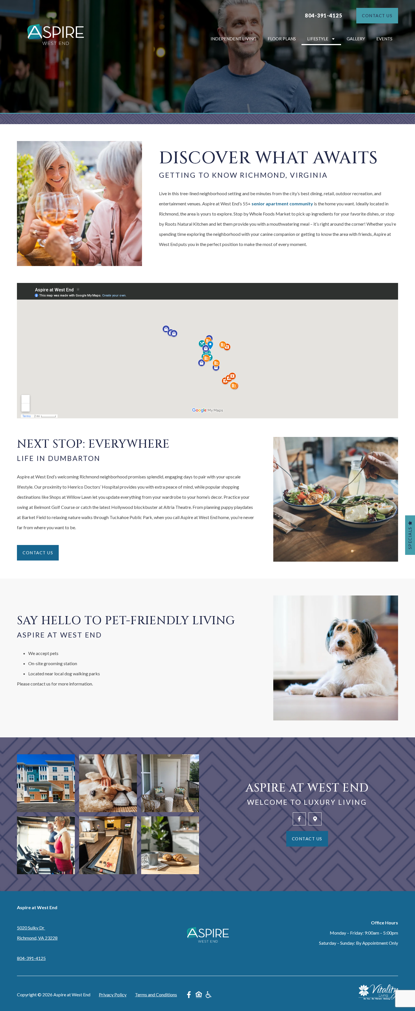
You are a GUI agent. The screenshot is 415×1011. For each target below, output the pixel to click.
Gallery (356, 38)
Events (384, 38)
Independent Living (233, 38)
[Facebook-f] (299, 818)
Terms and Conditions (156, 994)
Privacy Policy (112, 994)
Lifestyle (317, 38)
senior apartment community (282, 203)
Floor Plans (282, 38)
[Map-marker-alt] (315, 818)
